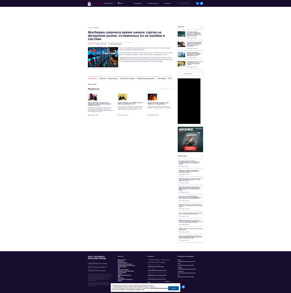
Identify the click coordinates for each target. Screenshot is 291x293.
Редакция (167, 3)
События (121, 261)
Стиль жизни (122, 272)
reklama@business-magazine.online (157, 270)
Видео (120, 280)
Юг (178, 275)
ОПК (119, 276)
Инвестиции (96, 27)
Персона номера (123, 269)
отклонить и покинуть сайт (136, 289)
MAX (149, 282)
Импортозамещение (124, 275)
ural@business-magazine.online (186, 265)
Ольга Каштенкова (116, 44)
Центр (179, 259)
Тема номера (122, 266)
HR (119, 268)
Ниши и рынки (122, 262)
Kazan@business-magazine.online (186, 272)
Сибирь (180, 267)
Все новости (188, 73)
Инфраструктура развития (126, 265)
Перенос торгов (124, 57)
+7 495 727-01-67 (165, 259)
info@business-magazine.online (156, 266)
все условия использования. (159, 288)
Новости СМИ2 (92, 84)
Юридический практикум (126, 271)
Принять (173, 288)
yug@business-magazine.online (186, 276)
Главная (90, 27)
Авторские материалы (125, 279)
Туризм (120, 273)
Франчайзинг (138, 3)
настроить (122, 289)
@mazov (167, 281)
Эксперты (121, 278)
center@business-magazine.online (186, 261)
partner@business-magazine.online (157, 279)
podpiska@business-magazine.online (157, 275)
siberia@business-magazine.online (187, 269)
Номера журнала (153, 3)
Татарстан (181, 271)
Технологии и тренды (125, 264)
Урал (179, 263)
